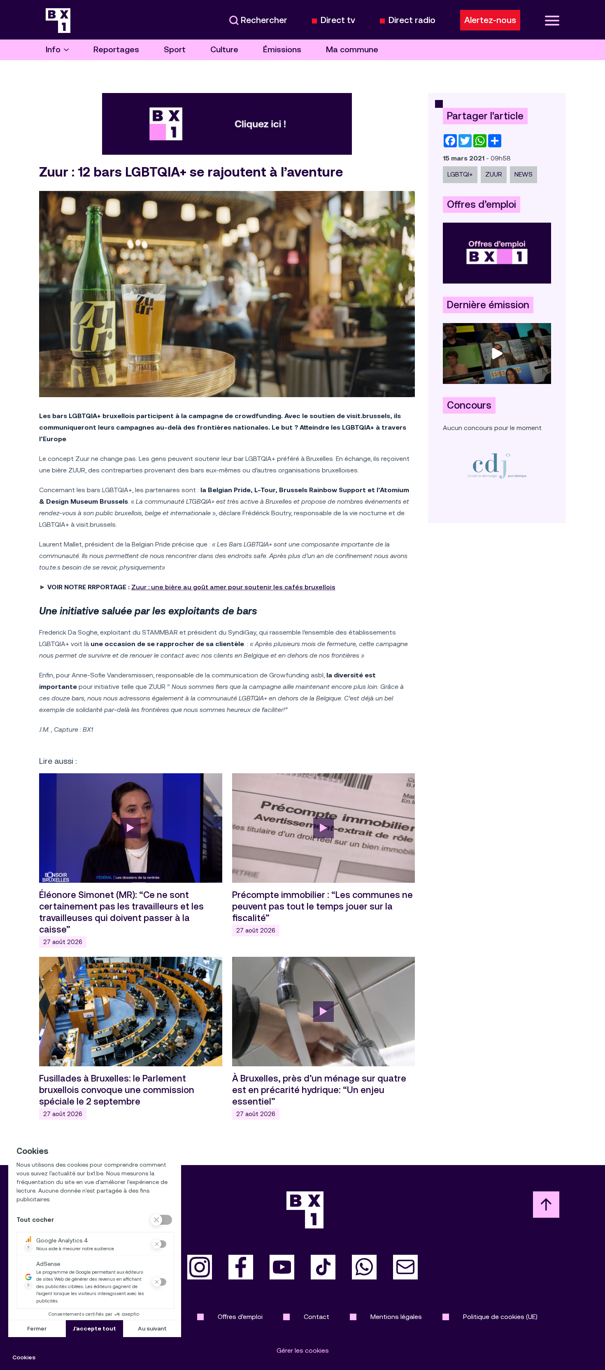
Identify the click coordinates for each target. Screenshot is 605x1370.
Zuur (493, 174)
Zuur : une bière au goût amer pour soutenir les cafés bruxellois (233, 587)
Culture (224, 50)
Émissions (282, 50)
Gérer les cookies (303, 1350)
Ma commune (352, 50)
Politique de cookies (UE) (500, 1316)
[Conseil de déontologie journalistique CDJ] (497, 465)
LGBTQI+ (460, 174)
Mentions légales (396, 1316)
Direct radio (412, 20)
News (523, 174)
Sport (175, 50)
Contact (316, 1316)
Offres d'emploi (240, 1316)
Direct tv (338, 20)
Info (53, 50)
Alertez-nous (490, 20)
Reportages (116, 50)
